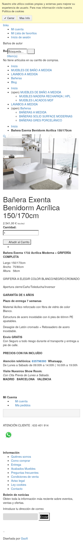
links (6, 25)
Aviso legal (18, 481)
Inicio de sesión (21, 37)
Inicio (14, 126)
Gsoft (24, 538)
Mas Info (25, 18)
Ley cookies (18, 485)
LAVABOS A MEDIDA (24, 74)
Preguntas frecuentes (24, 473)
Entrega (16, 465)
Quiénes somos (21, 456)
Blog (14, 82)
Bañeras (16, 78)
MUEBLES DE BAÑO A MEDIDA (31, 70)
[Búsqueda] (31, 51)
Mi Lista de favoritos (24, 33)
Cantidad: (10, 227)
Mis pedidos (22, 405)
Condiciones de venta (25, 477)
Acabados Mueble (22, 469)
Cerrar (10, 18)
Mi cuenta (17, 29)
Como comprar (20, 461)
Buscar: (5, 51)
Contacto (17, 489)
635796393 (39, 361)
